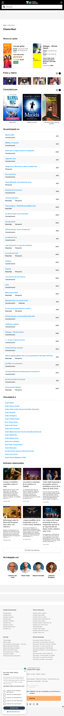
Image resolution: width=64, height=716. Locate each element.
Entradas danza (7, 615)
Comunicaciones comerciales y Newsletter (28, 681)
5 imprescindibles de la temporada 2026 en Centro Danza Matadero (32, 522)
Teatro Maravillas (11, 435)
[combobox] (33, 7)
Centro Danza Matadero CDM (15, 457)
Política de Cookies (41, 679)
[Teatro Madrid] (32, 2)
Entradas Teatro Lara (38, 632)
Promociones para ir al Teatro (11, 652)
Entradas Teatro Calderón (39, 613)
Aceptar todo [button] (14, 708)
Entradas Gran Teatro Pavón (40, 624)
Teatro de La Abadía (12, 441)
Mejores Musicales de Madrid (11, 646)
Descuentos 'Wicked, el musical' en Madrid (44, 644)
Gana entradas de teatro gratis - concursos (14, 644)
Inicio (4, 25)
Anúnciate (45, 681)
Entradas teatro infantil (9, 626)
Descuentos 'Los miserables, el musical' (43, 642)
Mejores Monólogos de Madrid (11, 648)
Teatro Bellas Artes (11, 438)
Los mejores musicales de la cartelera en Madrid (31, 484)
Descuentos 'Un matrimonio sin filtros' (43, 657)
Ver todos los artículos (32, 550)
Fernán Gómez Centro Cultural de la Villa (19, 451)
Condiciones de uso (53, 679)
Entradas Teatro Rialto (38, 615)
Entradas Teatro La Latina (39, 617)
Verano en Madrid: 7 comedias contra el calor (10, 484)
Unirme (32, 698)
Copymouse (32, 687)
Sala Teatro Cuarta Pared (13, 444)
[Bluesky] (30, 704)
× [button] (24, 671)
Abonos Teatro (7, 642)
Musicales (27, 674)
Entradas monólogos (8, 621)
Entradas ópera (7, 619)
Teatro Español (10, 412)
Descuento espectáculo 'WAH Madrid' (43, 648)
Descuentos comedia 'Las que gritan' (43, 659)
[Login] (61, 3)
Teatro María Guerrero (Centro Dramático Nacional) (23, 432)
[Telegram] (37, 704)
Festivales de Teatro (8, 653)
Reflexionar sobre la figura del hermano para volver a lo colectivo (10, 523)
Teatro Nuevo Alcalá (12, 406)
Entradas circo (7, 628)
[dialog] (14, 691)
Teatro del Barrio (11, 416)
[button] (14, 686)
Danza (43, 674)
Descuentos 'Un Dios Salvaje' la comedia (44, 655)
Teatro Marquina (10, 448)
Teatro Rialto (9, 403)
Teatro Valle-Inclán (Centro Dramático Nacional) (22, 409)
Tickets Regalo (7, 640)
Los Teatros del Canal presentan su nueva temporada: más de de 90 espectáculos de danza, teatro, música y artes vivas (51, 525)
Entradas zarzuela (8, 624)
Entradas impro (7, 622)
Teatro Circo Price (11, 454)
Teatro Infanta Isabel (12, 419)
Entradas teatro (7, 613)
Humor (33, 674)
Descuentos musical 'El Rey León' (42, 640)
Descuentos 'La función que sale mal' (43, 646)
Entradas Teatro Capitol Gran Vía (41, 619)
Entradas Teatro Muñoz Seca (40, 630)
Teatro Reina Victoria (12, 428)
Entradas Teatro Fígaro (39, 628)
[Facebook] (27, 704)
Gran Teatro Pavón (11, 422)
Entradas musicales (8, 617)
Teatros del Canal (11, 425)
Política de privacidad (29, 679)
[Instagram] (34, 704)
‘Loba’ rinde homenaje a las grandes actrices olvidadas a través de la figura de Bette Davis (52, 485)
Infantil (38, 674)
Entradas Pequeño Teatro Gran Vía (42, 622)
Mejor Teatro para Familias (10, 650)
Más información (7, 683)
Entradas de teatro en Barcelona (11, 655)
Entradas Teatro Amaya (39, 621)
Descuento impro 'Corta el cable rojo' (43, 653)
